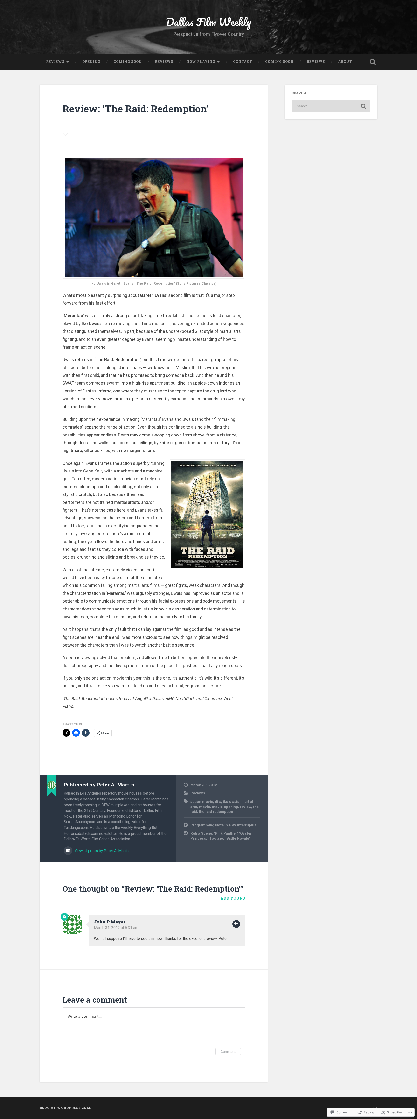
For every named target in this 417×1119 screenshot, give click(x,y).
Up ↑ (373, 1108)
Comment (228, 1051)
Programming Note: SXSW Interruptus (223, 825)
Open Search (372, 62)
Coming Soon (127, 61)
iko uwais (231, 801)
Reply (236, 924)
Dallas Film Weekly (208, 21)
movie (204, 807)
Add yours (232, 898)
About (345, 61)
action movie (201, 801)
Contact (242, 61)
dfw (218, 801)
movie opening (225, 807)
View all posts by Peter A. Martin (101, 851)
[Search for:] (331, 106)
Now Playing (200, 61)
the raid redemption (216, 811)
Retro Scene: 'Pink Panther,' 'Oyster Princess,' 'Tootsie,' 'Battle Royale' (221, 836)
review (245, 807)
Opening (91, 61)
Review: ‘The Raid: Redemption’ (135, 108)
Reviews (55, 61)
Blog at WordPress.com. (65, 1108)
